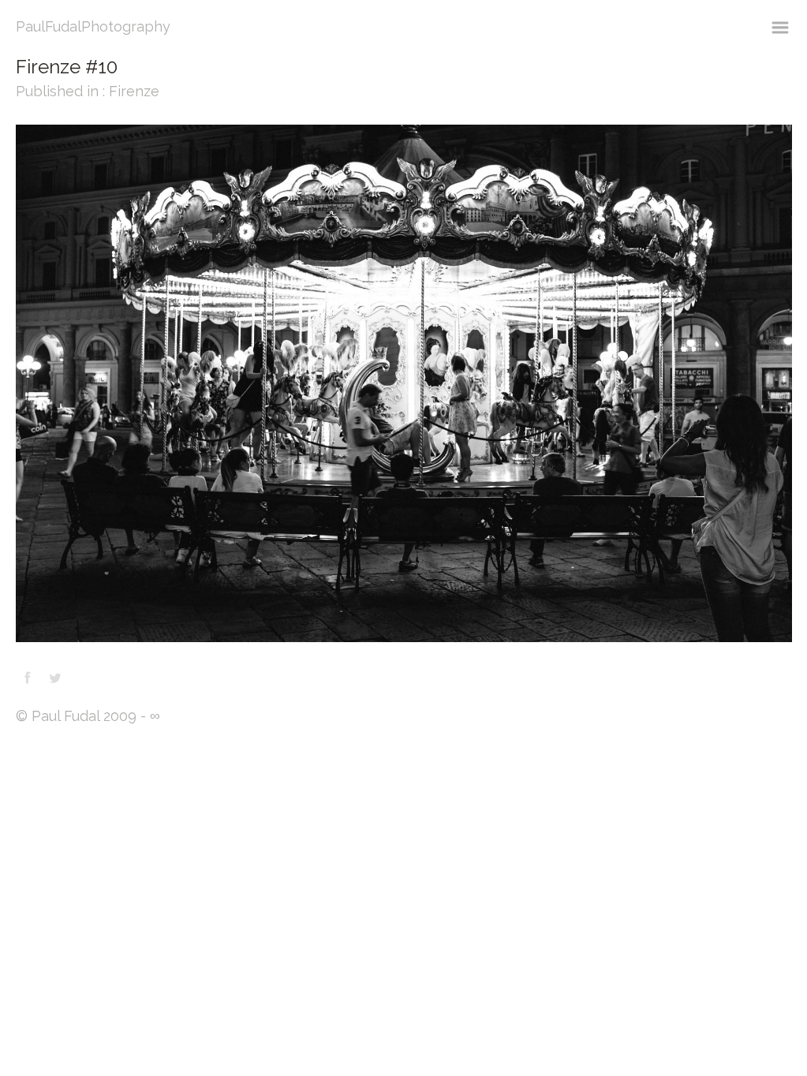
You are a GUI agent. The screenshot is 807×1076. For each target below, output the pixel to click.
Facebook (27, 677)
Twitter (55, 677)
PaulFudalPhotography (93, 26)
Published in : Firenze (87, 91)
